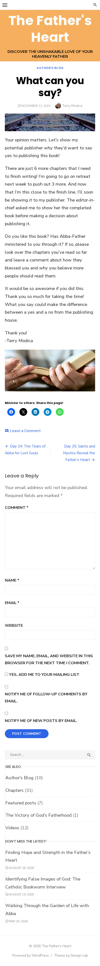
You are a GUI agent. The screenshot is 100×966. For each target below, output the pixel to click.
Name (12, 580)
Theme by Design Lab (71, 955)
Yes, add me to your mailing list (43, 674)
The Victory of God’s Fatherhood (38, 815)
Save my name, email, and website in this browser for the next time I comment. (49, 659)
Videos (12, 828)
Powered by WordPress (30, 955)
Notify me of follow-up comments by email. (46, 697)
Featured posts (20, 803)
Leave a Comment (25, 430)
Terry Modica (72, 105)
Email (12, 603)
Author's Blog (50, 68)
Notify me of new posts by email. (41, 720)
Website (14, 625)
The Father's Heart (50, 28)
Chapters (14, 790)
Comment (16, 507)
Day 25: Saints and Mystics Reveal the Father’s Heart (79, 453)
